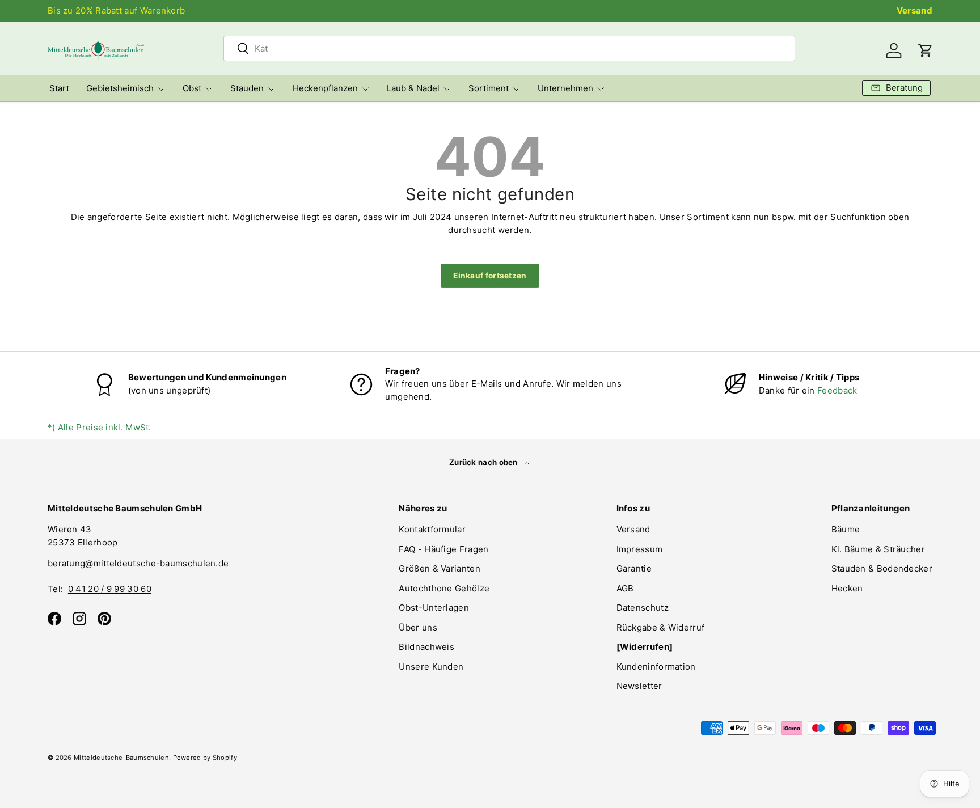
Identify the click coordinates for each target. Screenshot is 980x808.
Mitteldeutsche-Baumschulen (121, 758)
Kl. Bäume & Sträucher (878, 549)
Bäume (845, 529)
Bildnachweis (426, 646)
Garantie (634, 568)
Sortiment (488, 88)
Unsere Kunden (431, 666)
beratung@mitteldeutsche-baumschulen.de (138, 563)
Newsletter (639, 685)
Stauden (247, 88)
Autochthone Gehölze (444, 588)
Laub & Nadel (413, 88)
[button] (925, 50)
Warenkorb (162, 10)
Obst (192, 88)
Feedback (837, 390)
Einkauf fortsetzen (489, 275)
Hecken (847, 588)
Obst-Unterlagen (434, 607)
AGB (625, 588)
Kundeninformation (656, 666)
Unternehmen (565, 88)
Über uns (418, 627)
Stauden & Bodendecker (881, 568)
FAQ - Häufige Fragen (443, 549)
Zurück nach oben (484, 462)
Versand (914, 10)
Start (59, 88)
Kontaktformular (432, 529)
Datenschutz (642, 607)
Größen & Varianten (439, 568)
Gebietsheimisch (120, 88)
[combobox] (509, 48)
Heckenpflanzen (325, 88)
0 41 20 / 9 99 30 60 (109, 588)
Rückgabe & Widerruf (660, 627)
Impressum (639, 549)
